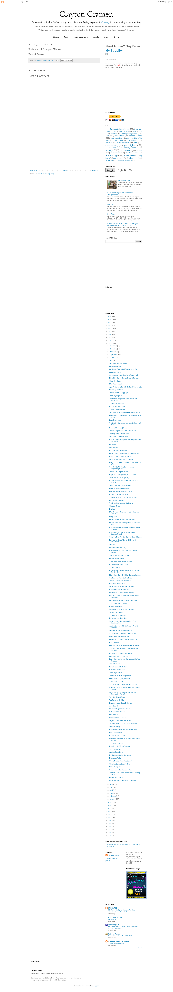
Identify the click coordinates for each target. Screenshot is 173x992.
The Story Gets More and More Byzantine (123, 724)
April (111, 790)
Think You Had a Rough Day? (119, 478)
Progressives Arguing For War (119, 679)
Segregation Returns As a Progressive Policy (124, 412)
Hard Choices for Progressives (119, 488)
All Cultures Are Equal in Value (119, 437)
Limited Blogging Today (117, 735)
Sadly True (113, 517)
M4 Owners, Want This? (117, 406)
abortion (114, 134)
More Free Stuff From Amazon (119, 746)
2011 (110, 817)
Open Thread (112, 919)
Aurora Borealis (114, 664)
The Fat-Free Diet (115, 567)
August (112, 358)
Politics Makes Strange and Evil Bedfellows (124, 453)
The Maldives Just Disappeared (120, 676)
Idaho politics (124, 131)
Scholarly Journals (101, 37)
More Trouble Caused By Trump (120, 456)
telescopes (133, 158)
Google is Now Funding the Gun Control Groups (125, 537)
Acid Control (113, 706)
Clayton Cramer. (86, 14)
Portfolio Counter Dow (116, 558)
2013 (110, 812)
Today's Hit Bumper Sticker (118, 472)
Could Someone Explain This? (119, 636)
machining (111, 155)
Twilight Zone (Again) (116, 612)
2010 (110, 820)
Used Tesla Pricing (115, 732)
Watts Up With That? (115, 917)
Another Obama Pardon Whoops (120, 631)
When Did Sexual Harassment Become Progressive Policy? (122, 693)
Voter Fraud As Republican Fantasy (121, 593)
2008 (110, 826)
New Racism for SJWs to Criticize (120, 491)
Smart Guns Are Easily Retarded (120, 485)
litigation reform (132, 153)
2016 (110, 803)
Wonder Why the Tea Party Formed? (121, 609)
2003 (110, 835)
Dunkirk (112, 509)
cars (107, 136)
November (113, 349)
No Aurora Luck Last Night (118, 618)
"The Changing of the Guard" (119, 603)
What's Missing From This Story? (120, 761)
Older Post (96, 170)
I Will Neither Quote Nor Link (119, 590)
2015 (110, 806)
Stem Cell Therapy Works (118, 363)
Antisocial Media (115, 366)
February (113, 796)
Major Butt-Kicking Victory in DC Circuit (122, 475)
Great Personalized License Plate (120, 770)
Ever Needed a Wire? (116, 500)
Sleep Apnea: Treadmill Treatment (121, 459)
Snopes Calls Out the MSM (118, 656)
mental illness (129, 156)
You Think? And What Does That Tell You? (123, 685)
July (111, 361)
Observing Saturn (115, 381)
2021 (110, 331)
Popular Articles (81, 37)
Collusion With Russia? (117, 712)
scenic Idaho (118, 158)
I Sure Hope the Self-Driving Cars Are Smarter (125, 575)
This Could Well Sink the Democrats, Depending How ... (121, 468)
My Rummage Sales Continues (120, 755)
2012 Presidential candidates (117, 129)
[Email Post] (57, 60)
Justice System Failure (117, 409)
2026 (110, 317)
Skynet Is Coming (115, 372)
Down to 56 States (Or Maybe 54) (120, 428)
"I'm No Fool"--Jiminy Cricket (119, 555)
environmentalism (123, 143)
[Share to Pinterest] (71, 60)
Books (117, 37)
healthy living (130, 148)
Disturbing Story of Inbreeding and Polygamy (124, 378)
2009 (110, 823)
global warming (111, 145)
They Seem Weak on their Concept (121, 561)
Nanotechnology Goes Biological (120, 703)
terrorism (109, 160)
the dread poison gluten (125, 160)
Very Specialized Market (117, 697)
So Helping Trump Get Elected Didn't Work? (124, 369)
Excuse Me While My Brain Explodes (121, 520)
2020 (110, 334)
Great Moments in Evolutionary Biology (122, 780)
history (109, 150)
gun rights (129, 145)
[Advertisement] (64, 150)
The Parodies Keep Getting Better (120, 578)
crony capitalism (116, 138)
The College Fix (113, 925)
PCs (140, 131)
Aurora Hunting (114, 727)
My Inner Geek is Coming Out (119, 450)
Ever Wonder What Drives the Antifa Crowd (124, 645)
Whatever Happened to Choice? (120, 709)
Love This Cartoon (115, 420)
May (111, 787)
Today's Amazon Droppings (118, 393)
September (114, 355)
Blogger (95, 986)
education (108, 143)
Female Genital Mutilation (118, 667)
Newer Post (33, 170)
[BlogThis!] (64, 60)
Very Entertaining (115, 749)
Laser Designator (115, 767)
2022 (110, 328)
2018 (110, 340)
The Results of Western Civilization (121, 503)
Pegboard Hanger (124, 180)
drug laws (119, 140)
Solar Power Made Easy (117, 548)
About (66, 37)
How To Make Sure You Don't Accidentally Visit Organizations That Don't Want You (123, 224)
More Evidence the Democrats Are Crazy (123, 730)
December (113, 346)
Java (134, 131)
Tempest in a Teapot (116, 681)
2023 (110, 325)
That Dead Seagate (116, 743)
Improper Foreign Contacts (118, 494)
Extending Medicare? (116, 390)
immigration (115, 153)
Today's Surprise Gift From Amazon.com (123, 431)
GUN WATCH (112, 908)
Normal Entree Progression (116, 943)
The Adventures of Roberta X (118, 941)
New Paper (111, 214)
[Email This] (61, 60)
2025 (110, 320)
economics (133, 140)
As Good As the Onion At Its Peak (120, 653)
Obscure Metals (114, 506)
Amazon (112, 545)
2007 (110, 829)
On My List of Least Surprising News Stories (124, 375)
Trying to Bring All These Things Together (123, 497)
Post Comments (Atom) (46, 174)
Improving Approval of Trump (119, 564)
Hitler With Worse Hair (116, 584)
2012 (110, 814)
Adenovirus (111, 204)
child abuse (119, 136)
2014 (110, 809)
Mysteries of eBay (115, 758)
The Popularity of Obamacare (119, 434)
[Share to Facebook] (69, 60)
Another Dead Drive (116, 752)
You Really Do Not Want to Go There (121, 587)
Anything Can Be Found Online (120, 721)
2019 (110, 337)
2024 (110, 323)
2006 (110, 832)
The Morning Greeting (116, 403)
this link (119, 65)
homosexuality (125, 151)
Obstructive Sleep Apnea (117, 718)
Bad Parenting (114, 642)
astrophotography (129, 134)
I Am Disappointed (115, 384)
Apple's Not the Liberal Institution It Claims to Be (125, 387)
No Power (112, 444)
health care (110, 148)
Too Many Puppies (115, 396)
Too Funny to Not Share (117, 700)
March (112, 793)
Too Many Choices (115, 673)
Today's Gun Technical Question (120, 581)
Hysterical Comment (116, 778)
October (112, 352)
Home (56, 37)
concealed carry (135, 136)
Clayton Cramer (114, 855)
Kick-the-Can (113, 715)
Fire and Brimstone (115, 606)
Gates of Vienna (114, 934)
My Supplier (114, 50)
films (135, 143)
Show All (140, 948)
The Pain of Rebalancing (117, 615)
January (113, 799)
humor (139, 151)
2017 (110, 343)
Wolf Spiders (113, 447)
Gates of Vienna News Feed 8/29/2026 (120, 936)
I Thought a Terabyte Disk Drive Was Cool (123, 640)
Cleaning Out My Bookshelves (119, 764)
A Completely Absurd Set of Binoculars (122, 634)
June (111, 784)
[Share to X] (66, 60)
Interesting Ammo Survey (117, 670)
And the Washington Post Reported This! (123, 600)
